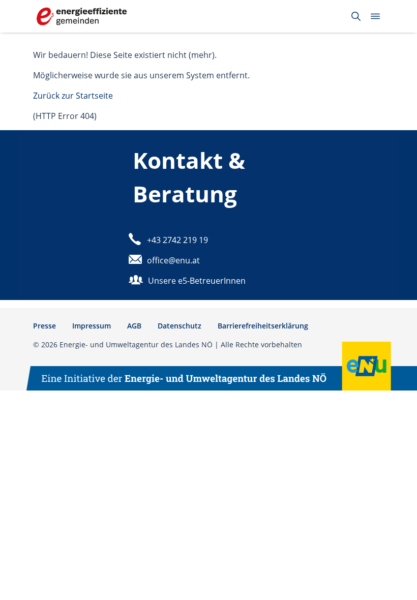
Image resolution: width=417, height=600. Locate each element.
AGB (134, 326)
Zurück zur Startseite (73, 95)
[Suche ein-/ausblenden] (356, 16)
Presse (44, 326)
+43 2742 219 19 (177, 240)
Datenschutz (179, 326)
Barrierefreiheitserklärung (263, 326)
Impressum (91, 326)
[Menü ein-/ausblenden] (375, 16)
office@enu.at (173, 260)
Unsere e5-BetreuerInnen (197, 280)
